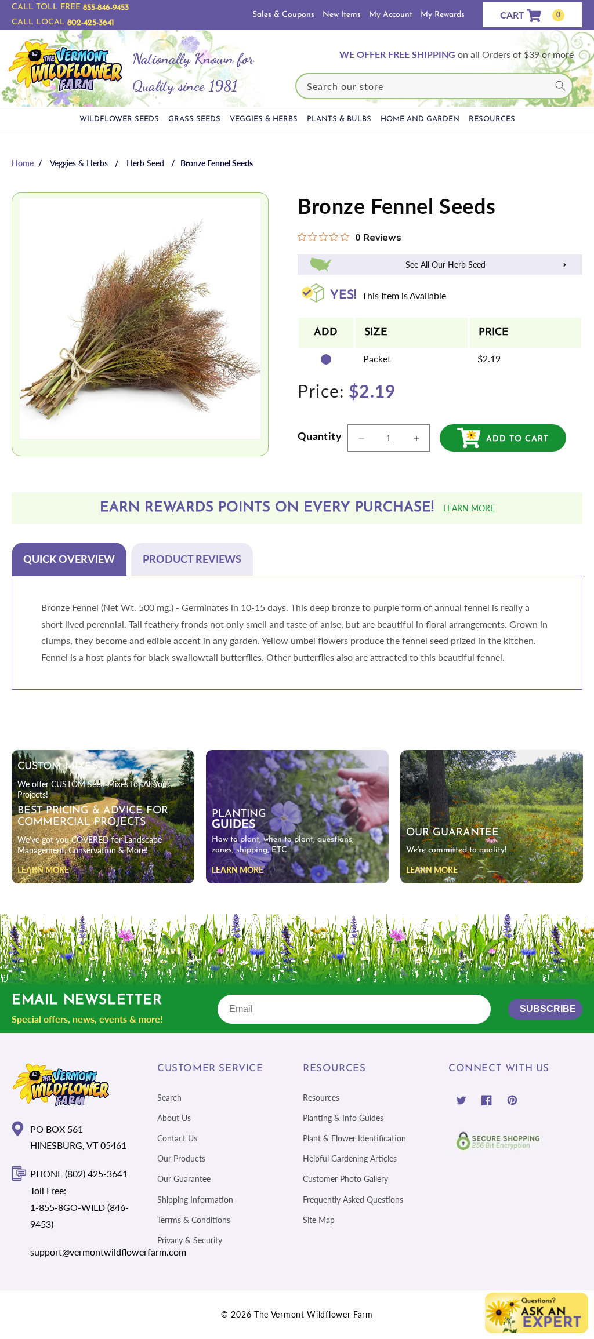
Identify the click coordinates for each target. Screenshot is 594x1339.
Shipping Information (195, 1200)
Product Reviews (192, 558)
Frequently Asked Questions (353, 1200)
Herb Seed (145, 163)
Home (23, 163)
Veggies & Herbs (79, 163)
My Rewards (443, 14)
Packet (377, 358)
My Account (390, 14)
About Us (174, 1118)
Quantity (320, 436)
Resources (321, 1098)
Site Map (319, 1220)
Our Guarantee (184, 1179)
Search (169, 1098)
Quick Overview (69, 558)
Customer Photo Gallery (345, 1179)
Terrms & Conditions (193, 1220)
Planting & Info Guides (343, 1118)
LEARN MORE (43, 870)
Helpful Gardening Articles (350, 1158)
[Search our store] (560, 86)
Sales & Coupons (283, 14)
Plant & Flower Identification (354, 1138)
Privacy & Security (189, 1240)
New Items (342, 14)
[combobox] (434, 86)
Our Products (181, 1158)
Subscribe (548, 1009)
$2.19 (489, 358)
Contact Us (177, 1138)
